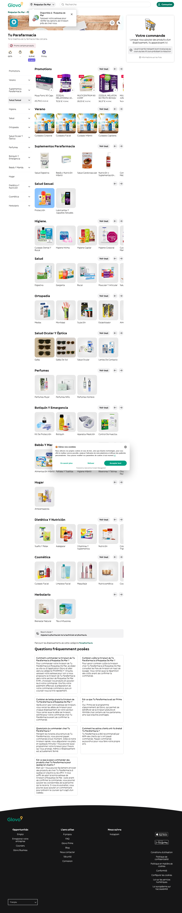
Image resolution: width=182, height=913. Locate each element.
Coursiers (20, 845)
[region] (79, 88)
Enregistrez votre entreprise (20, 839)
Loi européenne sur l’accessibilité (162, 887)
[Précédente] (115, 68)
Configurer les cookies (161, 875)
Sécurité (67, 856)
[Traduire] (119, 22)
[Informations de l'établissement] (112, 22)
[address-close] (71, 14)
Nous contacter (67, 852)
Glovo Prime (67, 843)
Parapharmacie (86, 643)
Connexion (67, 861)
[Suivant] (121, 68)
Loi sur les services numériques (161, 880)
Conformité (161, 870)
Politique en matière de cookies (162, 864)
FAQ (67, 838)
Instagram (114, 834)
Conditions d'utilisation (162, 852)
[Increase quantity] (51, 90)
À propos (67, 834)
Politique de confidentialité (162, 857)
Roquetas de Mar (16, 12)
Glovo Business (20, 850)
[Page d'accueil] (15, 4)
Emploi (20, 834)
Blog (67, 847)
